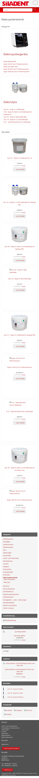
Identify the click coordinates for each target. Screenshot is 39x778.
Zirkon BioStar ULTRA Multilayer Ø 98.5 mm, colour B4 (19, 670)
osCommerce (12, 775)
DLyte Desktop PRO (10, 61)
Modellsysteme (8, 539)
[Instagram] (18, 710)
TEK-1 (5, 550)
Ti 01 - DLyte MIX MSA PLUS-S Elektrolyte (17, 122)
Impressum (5, 733)
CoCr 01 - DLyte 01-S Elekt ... (16, 689)
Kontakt (4, 732)
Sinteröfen (6, 575)
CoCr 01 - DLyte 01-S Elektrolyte (14, 109)
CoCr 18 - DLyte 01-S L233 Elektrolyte (16, 119)
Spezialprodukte (8, 603)
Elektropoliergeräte (16, 54)
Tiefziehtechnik (8, 597)
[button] (34, 10)
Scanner (6, 564)
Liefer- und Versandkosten (9, 726)
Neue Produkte (8, 627)
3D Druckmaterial (9, 589)
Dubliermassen (8, 544)
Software (6, 567)
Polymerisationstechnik (11, 594)
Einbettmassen (8, 547)
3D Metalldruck (8, 592)
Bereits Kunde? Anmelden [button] (11, 748)
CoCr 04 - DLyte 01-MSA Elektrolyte (15, 117)
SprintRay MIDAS (19, 636)
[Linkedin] (7, 714)
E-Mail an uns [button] (8, 770)
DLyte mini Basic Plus (11, 67)
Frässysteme (7, 569)
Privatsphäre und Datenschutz (11, 728)
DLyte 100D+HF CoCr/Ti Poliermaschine (17, 72)
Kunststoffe (7, 555)
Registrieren (5, 744)
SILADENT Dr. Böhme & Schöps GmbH (26, 773)
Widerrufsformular (7, 737)
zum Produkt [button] (20, 169)
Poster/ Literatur (8, 608)
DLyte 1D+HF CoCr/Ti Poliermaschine (16, 64)
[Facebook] (8, 710)
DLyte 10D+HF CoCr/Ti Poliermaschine (16, 69)
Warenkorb (7, 646)
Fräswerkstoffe (8, 572)
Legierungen (7, 553)
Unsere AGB (5, 730)
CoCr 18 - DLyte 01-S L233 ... (16, 693)
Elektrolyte (10, 102)
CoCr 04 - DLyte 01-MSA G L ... (16, 697)
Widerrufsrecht (6, 735)
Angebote (6, 659)
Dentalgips (6, 542)
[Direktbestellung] (19, 620)
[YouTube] (28, 710)
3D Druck (6, 586)
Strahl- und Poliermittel (11, 558)
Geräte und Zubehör (10, 605)
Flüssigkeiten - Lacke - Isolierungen (14, 600)
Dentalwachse (7, 561)
